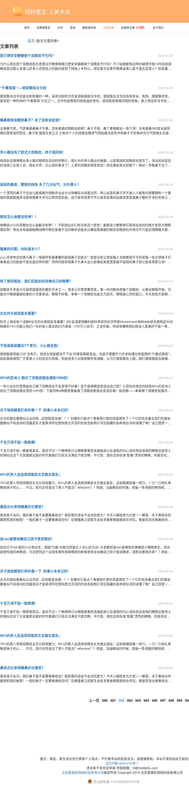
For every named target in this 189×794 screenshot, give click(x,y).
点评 (60, 27)
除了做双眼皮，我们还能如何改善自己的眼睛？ (36, 281)
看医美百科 (89, 27)
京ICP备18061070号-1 (122, 763)
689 (179, 700)
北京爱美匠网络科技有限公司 (83, 772)
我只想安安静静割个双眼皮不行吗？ (27, 55)
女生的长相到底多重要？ (19, 313)
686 (154, 700)
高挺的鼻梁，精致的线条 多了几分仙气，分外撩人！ (40, 184)
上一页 (94, 700)
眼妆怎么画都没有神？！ (19, 216)
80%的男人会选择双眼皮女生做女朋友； (31, 474)
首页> (32, 40)
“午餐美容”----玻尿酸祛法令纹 (23, 87)
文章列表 (108, 27)
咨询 (72, 27)
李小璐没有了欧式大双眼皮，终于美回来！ (33, 152)
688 (171, 700)
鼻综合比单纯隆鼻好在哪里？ (22, 506)
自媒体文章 (133, 27)
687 (163, 700)
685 (146, 700)
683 (130, 700)
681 (113, 700)
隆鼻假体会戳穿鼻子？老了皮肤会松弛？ (31, 119)
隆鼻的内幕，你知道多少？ (20, 248)
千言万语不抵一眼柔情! (18, 442)
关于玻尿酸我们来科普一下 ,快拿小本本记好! (34, 409)
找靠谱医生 (43, 27)
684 (138, 700)
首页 (27, 27)
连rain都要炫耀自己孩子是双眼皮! (26, 538)
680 (105, 700)
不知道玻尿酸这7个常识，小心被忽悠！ (30, 345)
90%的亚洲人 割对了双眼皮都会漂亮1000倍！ (35, 377)
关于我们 (158, 27)
